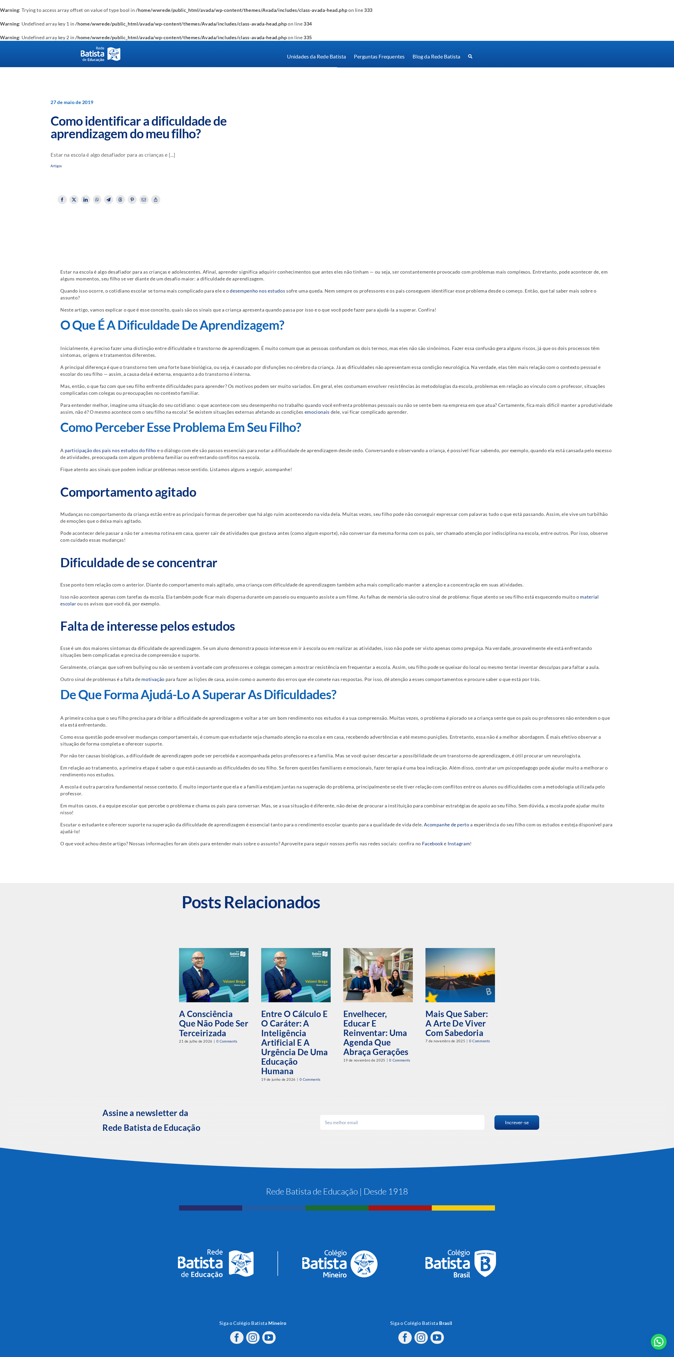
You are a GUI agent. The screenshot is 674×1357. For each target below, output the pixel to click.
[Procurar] (470, 56)
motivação (153, 679)
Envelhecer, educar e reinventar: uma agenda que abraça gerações (376, 1033)
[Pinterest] (132, 199)
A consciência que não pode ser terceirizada (213, 1023)
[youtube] (269, 1337)
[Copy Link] (156, 199)
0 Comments (226, 1041)
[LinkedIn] (86, 199)
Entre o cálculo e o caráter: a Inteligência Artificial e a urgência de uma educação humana (294, 1042)
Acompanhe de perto (446, 824)
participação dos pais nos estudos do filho (110, 450)
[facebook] (237, 1337)
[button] (659, 1342)
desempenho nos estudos (257, 291)
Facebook (432, 843)
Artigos (56, 166)
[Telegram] (109, 199)
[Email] (144, 199)
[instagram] (253, 1337)
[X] (74, 199)
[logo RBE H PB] (100, 49)
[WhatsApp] (97, 199)
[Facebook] (62, 199)
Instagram (459, 843)
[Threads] (120, 199)
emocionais (317, 412)
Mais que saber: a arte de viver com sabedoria (456, 1023)
